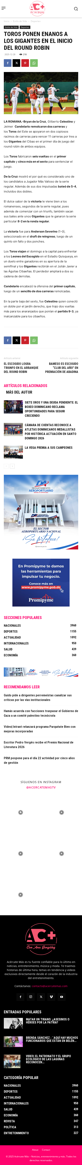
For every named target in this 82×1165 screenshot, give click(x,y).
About (35, 1149)
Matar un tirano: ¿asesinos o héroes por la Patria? (47, 1021)
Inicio (6, 21)
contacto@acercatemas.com (50, 986)
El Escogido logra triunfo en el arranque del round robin (21, 368)
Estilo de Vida (20, 21)
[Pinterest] (25, 63)
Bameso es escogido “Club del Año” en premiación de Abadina (61, 368)
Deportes (36, 21)
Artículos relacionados (25, 385)
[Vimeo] (51, 997)
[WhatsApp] (34, 63)
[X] (16, 63)
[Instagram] (31, 997)
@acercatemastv (41, 787)
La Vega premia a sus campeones (48, 447)
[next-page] (12, 466)
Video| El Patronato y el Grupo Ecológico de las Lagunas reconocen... (48, 1059)
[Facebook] (7, 63)
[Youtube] (61, 997)
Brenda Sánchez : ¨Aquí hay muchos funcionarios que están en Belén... (52, 1039)
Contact (46, 1149)
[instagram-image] (20, 812)
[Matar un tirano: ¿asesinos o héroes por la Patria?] (13, 1023)
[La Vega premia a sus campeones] (13, 452)
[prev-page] (6, 466)
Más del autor (19, 392)
